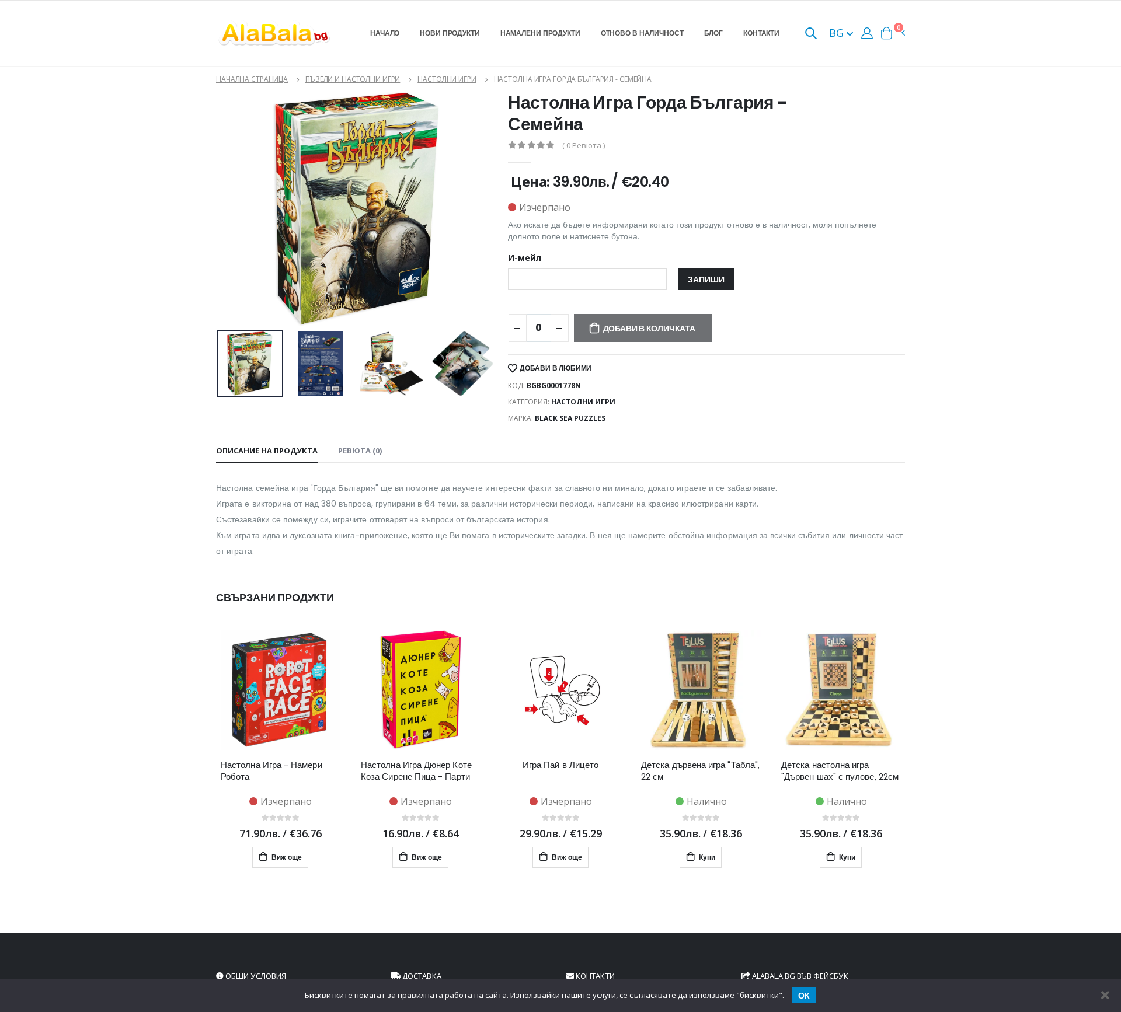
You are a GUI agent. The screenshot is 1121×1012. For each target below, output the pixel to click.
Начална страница (252, 79)
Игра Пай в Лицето (560, 765)
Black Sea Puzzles (570, 418)
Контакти (761, 33)
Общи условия (255, 976)
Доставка (421, 976)
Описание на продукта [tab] (267, 450)
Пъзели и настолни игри (352, 79)
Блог (713, 33)
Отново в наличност (642, 33)
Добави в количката (649, 328)
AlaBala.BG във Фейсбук (799, 976)
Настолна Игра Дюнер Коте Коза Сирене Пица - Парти (416, 771)
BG (838, 33)
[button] (811, 34)
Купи (706, 857)
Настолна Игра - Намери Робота (271, 771)
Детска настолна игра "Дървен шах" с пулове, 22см (840, 771)
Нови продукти (449, 33)
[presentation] (228, 363)
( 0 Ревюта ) (583, 145)
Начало (384, 33)
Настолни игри (446, 79)
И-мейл (524, 258)
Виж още (286, 857)
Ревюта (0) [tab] (360, 450)
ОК (804, 995)
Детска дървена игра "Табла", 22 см (700, 771)
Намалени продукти (540, 33)
